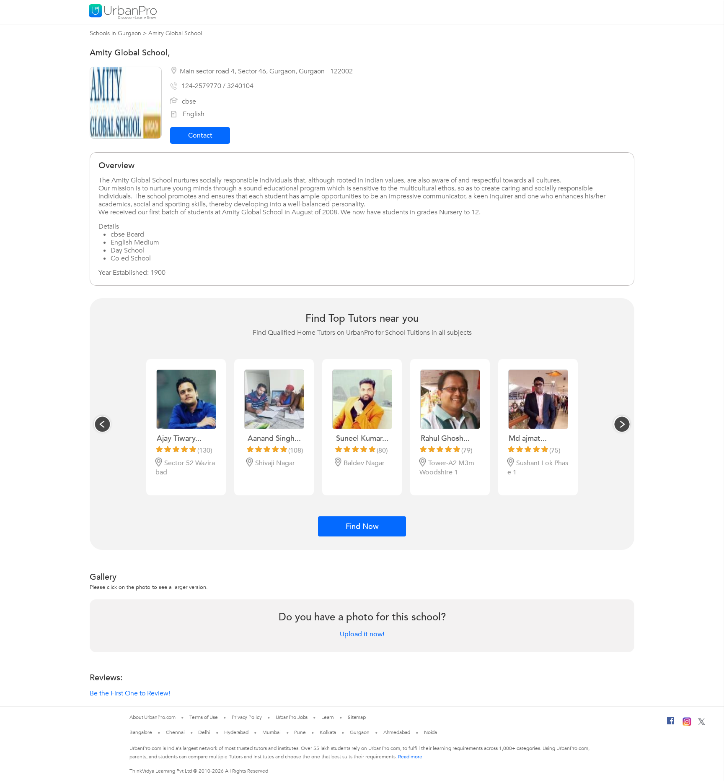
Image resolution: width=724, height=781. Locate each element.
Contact (200, 135)
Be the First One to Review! (130, 693)
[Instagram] (687, 724)
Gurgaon (359, 732)
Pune (300, 732)
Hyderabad (236, 732)
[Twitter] (701, 723)
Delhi (204, 732)
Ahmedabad (396, 732)
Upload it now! (362, 634)
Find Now (362, 526)
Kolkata (328, 732)
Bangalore (140, 732)
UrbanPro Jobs (292, 717)
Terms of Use (203, 717)
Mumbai (271, 732)
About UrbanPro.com (152, 717)
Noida (430, 732)
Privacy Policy (247, 717)
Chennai (175, 732)
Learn (327, 717)
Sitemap (357, 717)
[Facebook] (671, 724)
